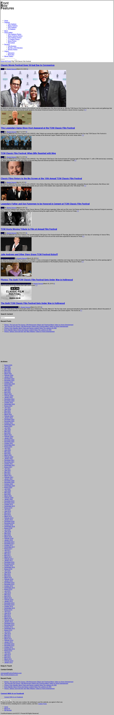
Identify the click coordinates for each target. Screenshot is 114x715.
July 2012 (7, 652)
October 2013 (8, 627)
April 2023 (7, 433)
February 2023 (8, 436)
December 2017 (9, 542)
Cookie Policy (42, 704)
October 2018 (8, 525)
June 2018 (7, 531)
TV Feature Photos (14, 39)
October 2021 (8, 464)
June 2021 (7, 470)
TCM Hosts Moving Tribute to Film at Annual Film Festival (29, 229)
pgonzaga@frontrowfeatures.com (11, 673)
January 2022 (8, 458)
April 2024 (7, 413)
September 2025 (9, 384)
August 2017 (8, 548)
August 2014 (8, 610)
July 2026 (7, 367)
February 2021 (8, 477)
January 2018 (8, 540)
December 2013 (9, 623)
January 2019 (8, 520)
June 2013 (7, 633)
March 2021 (8, 475)
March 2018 (8, 537)
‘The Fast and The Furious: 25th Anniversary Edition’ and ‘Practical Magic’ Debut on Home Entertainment (36, 326)
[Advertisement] (33, 14)
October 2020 (8, 484)
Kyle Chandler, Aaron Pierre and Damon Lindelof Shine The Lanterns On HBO (27, 330)
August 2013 (8, 630)
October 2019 (8, 504)
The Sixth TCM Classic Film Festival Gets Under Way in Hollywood (33, 303)
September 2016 (9, 567)
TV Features (11, 29)
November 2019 (9, 503)
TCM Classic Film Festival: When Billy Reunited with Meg (28, 153)
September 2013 (9, 628)
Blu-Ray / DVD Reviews (15, 48)
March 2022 (8, 455)
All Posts (8, 61)
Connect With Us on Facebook (12, 694)
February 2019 (8, 518)
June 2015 (7, 593)
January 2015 (8, 601)
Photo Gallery (8, 32)
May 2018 (7, 533)
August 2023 (8, 426)
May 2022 (7, 452)
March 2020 (8, 496)
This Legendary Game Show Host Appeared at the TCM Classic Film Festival (38, 128)
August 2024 (8, 406)
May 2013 (7, 635)
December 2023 (9, 419)
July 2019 (7, 509)
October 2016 (8, 565)
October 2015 (8, 586)
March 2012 (8, 659)
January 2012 (8, 662)
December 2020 (9, 480)
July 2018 (7, 530)
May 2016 (7, 574)
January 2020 (8, 499)
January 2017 (8, 560)
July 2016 (7, 571)
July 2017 (7, 550)
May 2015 (7, 594)
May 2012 (7, 656)
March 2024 (8, 414)
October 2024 (8, 402)
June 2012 (7, 654)
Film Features (12, 24)
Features (7, 22)
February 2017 (8, 559)
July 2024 (7, 407)
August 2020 (8, 487)
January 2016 (8, 581)
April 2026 (7, 372)
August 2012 (8, 650)
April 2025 (7, 392)
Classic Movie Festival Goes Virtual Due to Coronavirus (28, 65)
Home (6, 20)
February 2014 (8, 620)
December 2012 (9, 644)
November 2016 (9, 564)
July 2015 (7, 591)
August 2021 (8, 467)
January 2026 (8, 377)
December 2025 (9, 379)
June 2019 (7, 511)
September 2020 (9, 486)
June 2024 (7, 409)
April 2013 (7, 637)
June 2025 (7, 389)
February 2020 (8, 497)
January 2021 (8, 479)
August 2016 (8, 569)
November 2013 (9, 625)
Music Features (13, 26)
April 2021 (7, 474)
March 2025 (8, 394)
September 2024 (9, 404)
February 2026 (8, 375)
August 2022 (8, 447)
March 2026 (8, 373)
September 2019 (9, 506)
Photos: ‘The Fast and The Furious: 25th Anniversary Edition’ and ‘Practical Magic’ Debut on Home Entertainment (38, 325)
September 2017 (9, 547)
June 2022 (7, 450)
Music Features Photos (15, 36)
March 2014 (8, 618)
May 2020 (7, 492)
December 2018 (9, 521)
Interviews (11, 53)
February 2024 (8, 416)
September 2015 (9, 588)
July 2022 (7, 448)
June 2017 (7, 552)
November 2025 (9, 380)
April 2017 (7, 555)
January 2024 (8, 418)
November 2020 (9, 482)
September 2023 (9, 424)
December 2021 (9, 460)
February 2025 (8, 396)
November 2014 (9, 605)
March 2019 (8, 516)
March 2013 (8, 639)
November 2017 (9, 543)
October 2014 (8, 606)
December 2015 (9, 582)
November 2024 (9, 401)
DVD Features (12, 27)
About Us (7, 708)
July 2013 (7, 632)
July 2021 (7, 469)
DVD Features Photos (14, 37)
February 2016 (8, 579)
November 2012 (9, 645)
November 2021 (9, 462)
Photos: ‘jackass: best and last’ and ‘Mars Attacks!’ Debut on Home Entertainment (29, 331)
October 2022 (8, 443)
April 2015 (7, 596)
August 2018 (8, 528)
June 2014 (7, 613)
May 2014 (7, 615)
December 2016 (9, 562)
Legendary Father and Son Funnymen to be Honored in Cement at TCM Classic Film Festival (45, 204)
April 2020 (7, 494)
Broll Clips (11, 54)
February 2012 (8, 661)
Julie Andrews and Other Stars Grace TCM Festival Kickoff (29, 254)
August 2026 (8, 365)
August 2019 (8, 508)
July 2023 (7, 428)
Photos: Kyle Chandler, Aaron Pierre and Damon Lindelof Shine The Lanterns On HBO (30, 328)
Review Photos (12, 49)
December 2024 (9, 399)
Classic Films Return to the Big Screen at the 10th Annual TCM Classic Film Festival (41, 178)
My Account (8, 710)
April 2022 (7, 453)
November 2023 (9, 421)
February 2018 (8, 538)
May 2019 (7, 513)
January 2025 (8, 397)
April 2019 (7, 514)
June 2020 (7, 491)
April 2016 (7, 576)
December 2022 (9, 440)
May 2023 (7, 431)
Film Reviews (12, 46)
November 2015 (9, 584)
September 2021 (9, 465)
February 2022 (8, 457)
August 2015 (8, 589)
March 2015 (8, 598)
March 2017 (8, 557)
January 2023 (8, 438)
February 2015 (8, 599)
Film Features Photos (14, 34)
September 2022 (9, 445)
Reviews (7, 44)
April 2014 (7, 616)
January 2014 (8, 622)
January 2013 (8, 642)
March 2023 (8, 435)
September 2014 (9, 608)
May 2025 (7, 390)
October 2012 (8, 647)
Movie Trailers (8, 56)
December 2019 (9, 501)
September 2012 (9, 649)
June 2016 (7, 572)
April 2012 (7, 657)
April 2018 (7, 535)
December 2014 (9, 603)
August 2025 (8, 385)
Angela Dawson (11, 69)
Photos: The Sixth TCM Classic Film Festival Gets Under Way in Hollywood (37, 279)
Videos (6, 51)
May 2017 (7, 554)
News (6, 31)
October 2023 (8, 423)
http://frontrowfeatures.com (9, 675)
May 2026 (7, 370)
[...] (85, 110)
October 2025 (8, 382)
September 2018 (9, 526)
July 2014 (7, 611)
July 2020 (7, 489)
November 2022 (9, 441)
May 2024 (7, 411)
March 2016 (8, 577)
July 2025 (7, 387)
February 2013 (8, 640)
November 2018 (9, 523)
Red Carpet (11, 43)
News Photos (12, 41)
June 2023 (7, 430)
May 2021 (7, 472)
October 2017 (8, 545)
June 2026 (7, 368)
